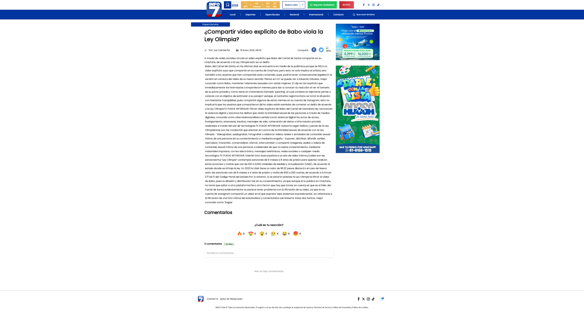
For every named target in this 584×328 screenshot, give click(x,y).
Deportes (250, 14)
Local (232, 14)
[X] (363, 299)
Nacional (294, 14)
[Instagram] (368, 299)
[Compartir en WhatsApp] (328, 50)
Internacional (316, 14)
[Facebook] (358, 299)
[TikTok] (373, 299)
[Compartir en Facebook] (313, 49)
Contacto (338, 14)
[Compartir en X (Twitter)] (321, 49)
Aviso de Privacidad (231, 298)
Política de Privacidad (341, 307)
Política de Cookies (360, 307)
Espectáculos (273, 14)
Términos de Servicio (323, 307)
